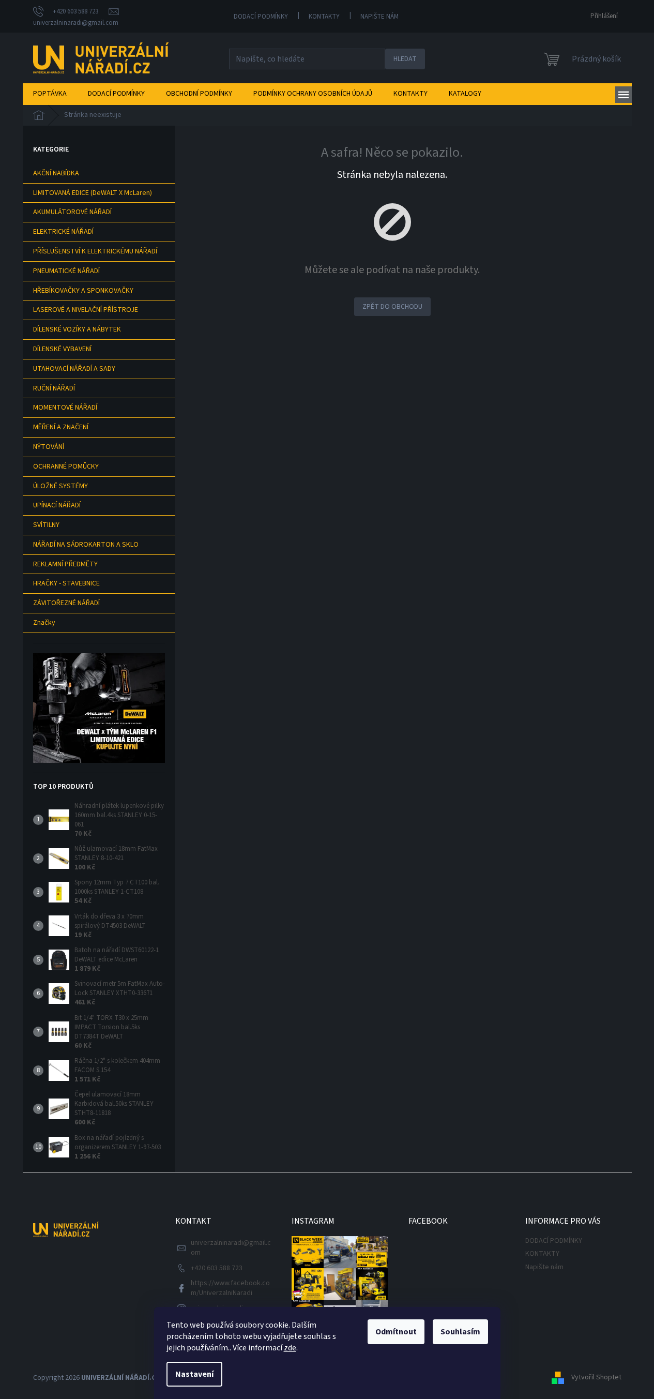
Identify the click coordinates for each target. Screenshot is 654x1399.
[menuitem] (50, 93)
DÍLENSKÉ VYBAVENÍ (62, 349)
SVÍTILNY (46, 525)
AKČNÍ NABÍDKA (56, 173)
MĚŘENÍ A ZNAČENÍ (60, 427)
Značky (44, 623)
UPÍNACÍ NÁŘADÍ (57, 505)
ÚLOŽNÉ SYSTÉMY (60, 486)
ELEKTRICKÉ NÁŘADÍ (63, 232)
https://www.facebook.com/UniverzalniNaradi (230, 1288)
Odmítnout (396, 1331)
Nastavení (194, 1374)
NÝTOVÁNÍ (48, 447)
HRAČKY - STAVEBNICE (66, 583)
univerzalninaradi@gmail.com (231, 1248)
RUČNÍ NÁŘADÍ (54, 388)
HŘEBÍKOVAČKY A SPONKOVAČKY (83, 290)
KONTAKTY (324, 16)
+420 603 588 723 (216, 1268)
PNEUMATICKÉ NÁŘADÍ (66, 271)
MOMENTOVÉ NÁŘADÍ (65, 407)
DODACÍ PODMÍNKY (261, 16)
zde (290, 1347)
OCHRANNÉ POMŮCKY (66, 466)
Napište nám (379, 16)
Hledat (405, 59)
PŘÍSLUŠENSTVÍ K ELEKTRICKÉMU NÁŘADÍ (95, 251)
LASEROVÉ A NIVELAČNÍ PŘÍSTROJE (85, 310)
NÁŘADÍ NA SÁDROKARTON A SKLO (86, 544)
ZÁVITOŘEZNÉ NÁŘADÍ (66, 603)
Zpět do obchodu (392, 307)
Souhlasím (460, 1331)
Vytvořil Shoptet (596, 1378)
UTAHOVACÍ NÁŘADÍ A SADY (74, 369)
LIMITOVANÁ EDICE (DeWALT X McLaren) (92, 193)
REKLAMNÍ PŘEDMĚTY (65, 564)
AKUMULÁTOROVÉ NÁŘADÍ (72, 212)
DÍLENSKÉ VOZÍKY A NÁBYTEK (77, 329)
